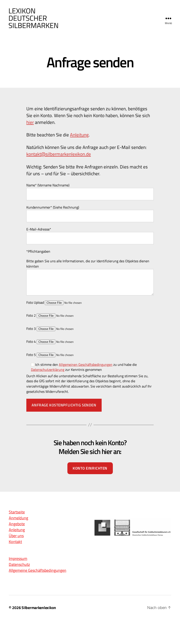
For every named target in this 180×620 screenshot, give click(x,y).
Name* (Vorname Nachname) (47, 185)
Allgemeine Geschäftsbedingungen (37, 570)
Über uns (16, 535)
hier (30, 122)
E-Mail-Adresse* (38, 229)
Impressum (18, 558)
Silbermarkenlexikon (39, 608)
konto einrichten (90, 468)
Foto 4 (31, 341)
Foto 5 (31, 354)
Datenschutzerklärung (47, 369)
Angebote (17, 524)
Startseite (17, 512)
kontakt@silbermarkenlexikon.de (58, 153)
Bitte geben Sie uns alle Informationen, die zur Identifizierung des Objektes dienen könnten (87, 264)
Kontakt (15, 541)
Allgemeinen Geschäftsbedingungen (85, 364)
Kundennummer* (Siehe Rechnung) (52, 207)
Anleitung (79, 134)
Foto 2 (31, 315)
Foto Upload (35, 302)
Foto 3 (31, 328)
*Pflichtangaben (38, 251)
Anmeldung (18, 518)
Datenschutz (19, 564)
